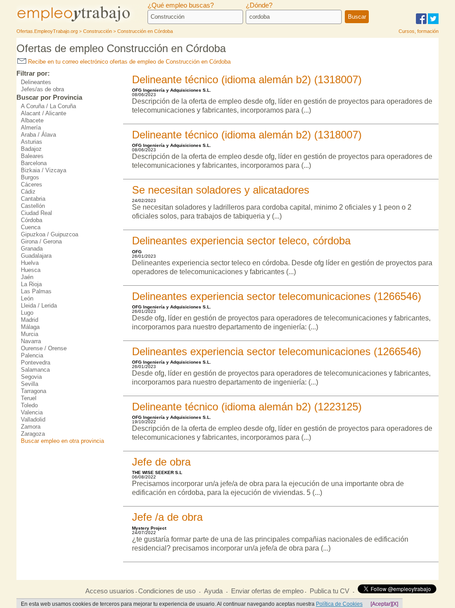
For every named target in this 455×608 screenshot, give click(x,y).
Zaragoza (33, 433)
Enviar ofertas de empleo (267, 591)
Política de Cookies (339, 604)
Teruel (28, 398)
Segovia (31, 376)
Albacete (32, 120)
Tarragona (33, 391)
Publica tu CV (329, 591)
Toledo (29, 405)
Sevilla (29, 384)
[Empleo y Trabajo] (83, 21)
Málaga (30, 327)
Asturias (31, 141)
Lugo (27, 312)
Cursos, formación (419, 31)
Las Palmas (36, 291)
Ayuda (213, 591)
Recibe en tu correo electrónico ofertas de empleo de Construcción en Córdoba (128, 61)
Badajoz (31, 149)
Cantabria (33, 198)
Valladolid (33, 419)
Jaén (27, 277)
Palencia (32, 355)
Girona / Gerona (41, 241)
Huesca (30, 270)
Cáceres (31, 184)
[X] (395, 604)
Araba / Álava (38, 134)
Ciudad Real (36, 213)
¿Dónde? (259, 5)
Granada (32, 248)
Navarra (31, 341)
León (27, 298)
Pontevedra (35, 362)
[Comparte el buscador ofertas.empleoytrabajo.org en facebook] (421, 22)
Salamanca (35, 369)
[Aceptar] (381, 604)
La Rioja (31, 284)
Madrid (29, 319)
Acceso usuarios (109, 591)
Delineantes (36, 82)
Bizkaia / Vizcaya (43, 170)
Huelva (30, 262)
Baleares (32, 156)
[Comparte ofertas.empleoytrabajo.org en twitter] (433, 22)
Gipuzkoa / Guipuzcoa (49, 234)
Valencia (32, 412)
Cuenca (30, 227)
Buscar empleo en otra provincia (62, 441)
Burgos (30, 177)
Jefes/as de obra (42, 89)
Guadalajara (36, 255)
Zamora (30, 426)
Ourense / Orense (44, 348)
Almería (31, 127)
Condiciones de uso (167, 591)
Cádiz (28, 191)
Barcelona (34, 163)
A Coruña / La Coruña (48, 106)
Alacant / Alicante (43, 113)
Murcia (29, 334)
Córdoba (31, 220)
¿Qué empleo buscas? (181, 5)
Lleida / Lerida (39, 305)
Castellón (33, 206)
